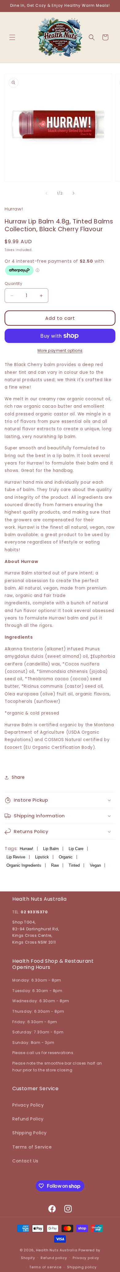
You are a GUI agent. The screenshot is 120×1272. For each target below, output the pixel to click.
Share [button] (18, 777)
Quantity (13, 283)
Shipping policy (82, 1267)
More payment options (60, 350)
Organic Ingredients (23, 865)
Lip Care (76, 848)
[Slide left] (46, 193)
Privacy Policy (28, 1105)
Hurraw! (26, 848)
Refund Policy (28, 1119)
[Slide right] (73, 193)
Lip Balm (51, 848)
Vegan (95, 865)
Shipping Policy (29, 1133)
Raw (55, 865)
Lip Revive (15, 857)
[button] (12, 37)
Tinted (74, 865)
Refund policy (54, 1257)
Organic (66, 857)
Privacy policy (86, 1257)
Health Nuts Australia (57, 1250)
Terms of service (45, 1267)
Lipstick (42, 857)
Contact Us (25, 1161)
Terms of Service (32, 1147)
